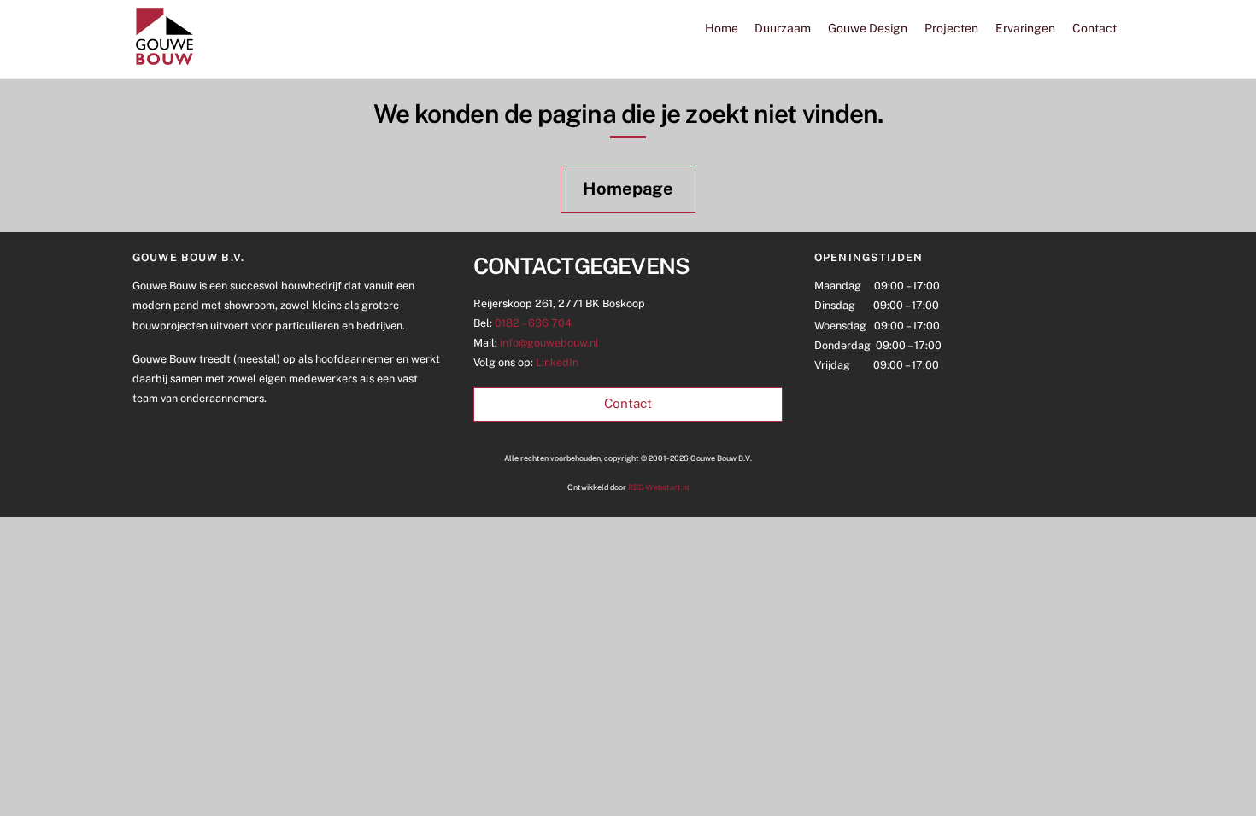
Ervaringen (1025, 28)
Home (721, 28)
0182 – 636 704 (533, 323)
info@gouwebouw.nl (549, 342)
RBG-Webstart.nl (659, 487)
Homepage (628, 188)
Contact (1094, 28)
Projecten (951, 28)
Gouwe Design (867, 28)
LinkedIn (557, 362)
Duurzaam (782, 28)
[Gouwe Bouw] (164, 61)
